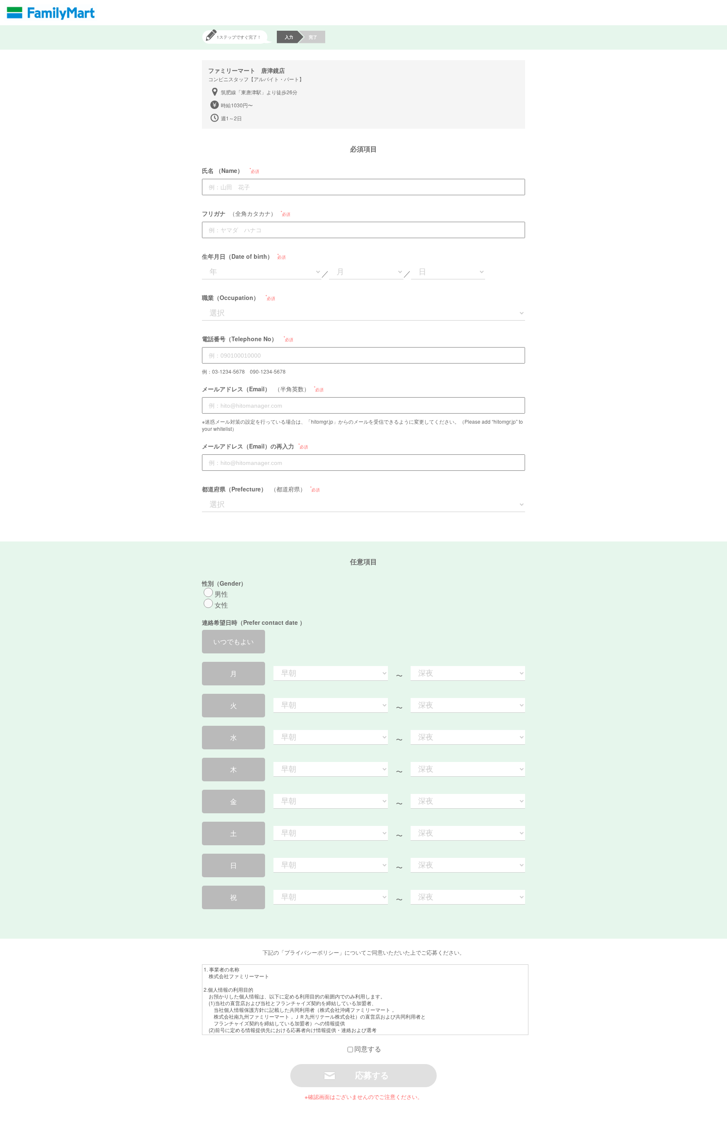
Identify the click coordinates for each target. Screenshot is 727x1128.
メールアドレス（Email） (236, 389)
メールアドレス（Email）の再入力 (248, 446)
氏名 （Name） (222, 170)
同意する (367, 1049)
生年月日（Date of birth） (237, 256)
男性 (221, 594)
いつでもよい (233, 641)
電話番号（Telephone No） (239, 338)
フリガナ (214, 213)
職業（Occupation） (230, 297)
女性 (221, 605)
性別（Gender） (224, 583)
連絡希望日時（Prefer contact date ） (253, 622)
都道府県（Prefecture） (234, 489)
